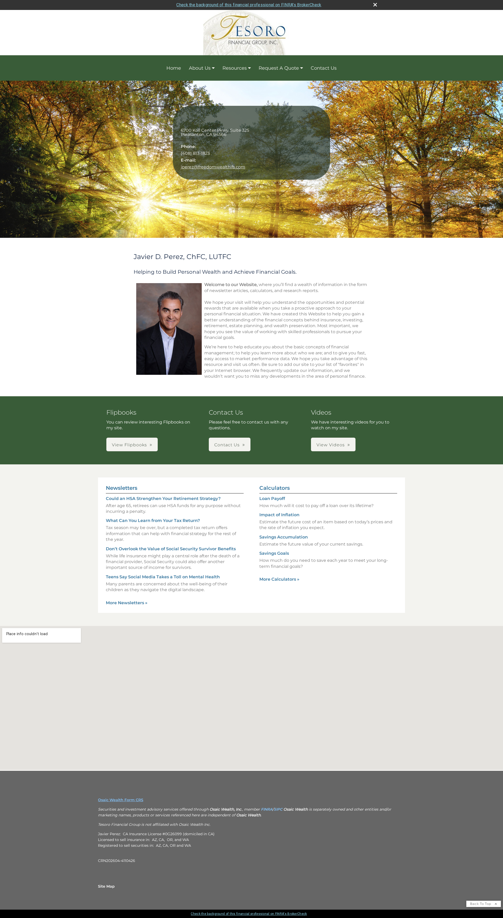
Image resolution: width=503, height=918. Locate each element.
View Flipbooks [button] (129, 444)
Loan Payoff (272, 498)
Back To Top (481, 904)
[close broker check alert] (375, 5)
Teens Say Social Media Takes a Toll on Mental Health (163, 576)
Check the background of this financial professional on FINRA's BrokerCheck (248, 4)
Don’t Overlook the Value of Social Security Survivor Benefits (171, 548)
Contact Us (324, 68)
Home (173, 68)
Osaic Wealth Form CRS (120, 800)
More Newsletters (126, 602)
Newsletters (121, 488)
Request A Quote (279, 68)
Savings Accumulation (283, 537)
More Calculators (279, 579)
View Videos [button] (330, 444)
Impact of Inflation (279, 514)
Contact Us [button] (227, 444)
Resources (234, 68)
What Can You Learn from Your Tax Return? (153, 520)
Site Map (106, 886)
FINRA (266, 809)
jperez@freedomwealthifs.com (213, 166)
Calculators (274, 488)
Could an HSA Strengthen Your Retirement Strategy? (163, 498)
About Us (200, 68)
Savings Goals (274, 553)
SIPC (278, 809)
